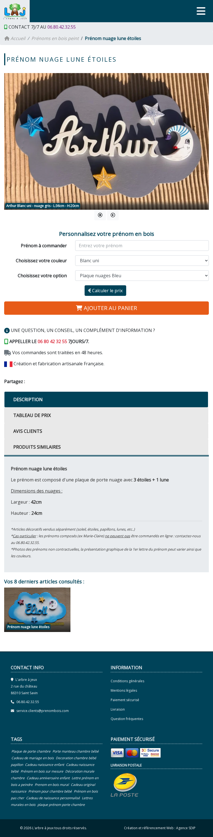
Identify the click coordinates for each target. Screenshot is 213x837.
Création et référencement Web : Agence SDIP (160, 828)
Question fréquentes (127, 718)
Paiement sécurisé (125, 700)
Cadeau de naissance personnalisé (53, 798)
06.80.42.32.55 (61, 27)
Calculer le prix (107, 291)
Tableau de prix (32, 415)
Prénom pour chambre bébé (50, 791)
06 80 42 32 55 (52, 341)
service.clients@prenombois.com (42, 710)
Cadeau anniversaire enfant (48, 778)
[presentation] (9, 140)
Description (28, 399)
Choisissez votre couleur (41, 261)
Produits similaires (37, 447)
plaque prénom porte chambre (61, 804)
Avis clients (27, 431)
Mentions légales (124, 690)
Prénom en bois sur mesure (42, 771)
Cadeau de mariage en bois (32, 758)
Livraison (118, 709)
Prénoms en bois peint (55, 38)
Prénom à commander (44, 246)
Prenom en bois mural (52, 784)
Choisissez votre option (42, 276)
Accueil (17, 38)
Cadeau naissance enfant (44, 764)
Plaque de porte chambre (30, 751)
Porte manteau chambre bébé (75, 751)
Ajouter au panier (109, 308)
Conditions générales (127, 681)
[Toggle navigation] (201, 11)
